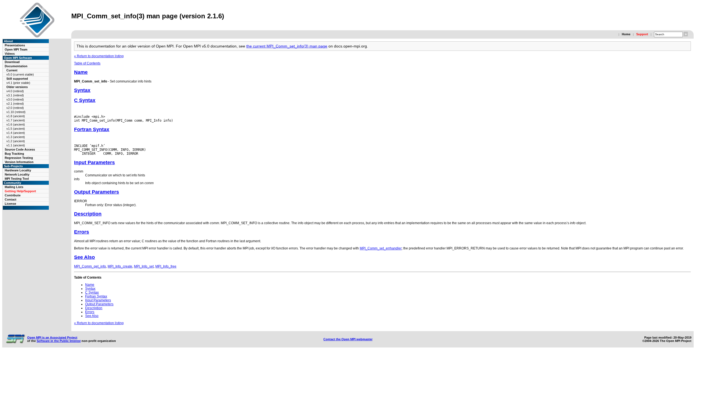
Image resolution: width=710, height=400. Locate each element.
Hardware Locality (18, 170)
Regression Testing (19, 157)
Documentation (16, 66)
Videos (10, 53)
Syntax (82, 90)
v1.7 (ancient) (15, 120)
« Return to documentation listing (99, 56)
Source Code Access (20, 149)
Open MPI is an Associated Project (52, 337)
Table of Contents (87, 63)
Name (81, 72)
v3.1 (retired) (15, 95)
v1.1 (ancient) (15, 145)
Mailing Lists (14, 187)
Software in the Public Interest (59, 340)
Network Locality (17, 174)
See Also (84, 257)
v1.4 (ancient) (15, 132)
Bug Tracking (14, 153)
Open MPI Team (16, 49)
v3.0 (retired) (15, 99)
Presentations (15, 45)
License (10, 203)
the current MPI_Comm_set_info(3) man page (286, 46)
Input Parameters (94, 162)
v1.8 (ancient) (15, 116)
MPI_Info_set (144, 266)
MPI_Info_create (120, 266)
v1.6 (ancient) (15, 124)
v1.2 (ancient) (15, 141)
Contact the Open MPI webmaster (347, 339)
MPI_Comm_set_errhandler (381, 248)
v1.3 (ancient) (15, 137)
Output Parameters (96, 192)
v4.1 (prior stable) (18, 82)
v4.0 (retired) (15, 91)
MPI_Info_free (165, 266)
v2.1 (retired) (15, 103)
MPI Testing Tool (17, 178)
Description (88, 214)
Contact (10, 199)
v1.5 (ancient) (15, 128)
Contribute (13, 195)
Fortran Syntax (91, 129)
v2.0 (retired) (15, 107)
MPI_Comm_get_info (90, 266)
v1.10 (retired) (16, 112)
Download (12, 62)
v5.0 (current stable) (20, 74)
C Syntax (84, 100)
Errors (81, 232)
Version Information (19, 162)
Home (626, 34)
